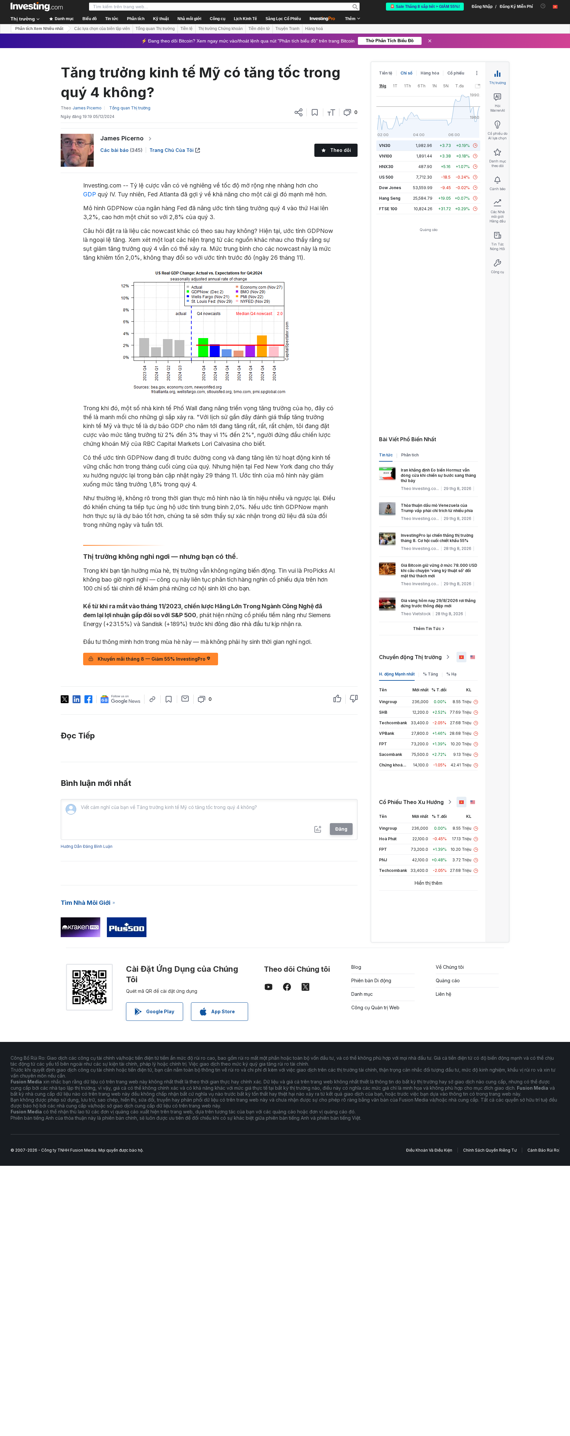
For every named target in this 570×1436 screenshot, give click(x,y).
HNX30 (386, 166)
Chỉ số (406, 73)
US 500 (386, 177)
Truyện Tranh (287, 28)
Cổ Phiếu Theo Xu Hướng (411, 802)
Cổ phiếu (455, 73)
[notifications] (543, 6)
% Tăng (430, 674)
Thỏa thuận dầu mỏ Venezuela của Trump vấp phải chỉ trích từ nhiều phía (437, 508)
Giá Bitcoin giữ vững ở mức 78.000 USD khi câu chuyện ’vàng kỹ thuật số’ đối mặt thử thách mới (439, 570)
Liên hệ (443, 994)
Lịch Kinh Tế (245, 18)
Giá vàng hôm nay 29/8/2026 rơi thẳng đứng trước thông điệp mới (438, 603)
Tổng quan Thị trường (155, 28)
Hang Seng (389, 198)
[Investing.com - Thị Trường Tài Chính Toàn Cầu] (37, 6)
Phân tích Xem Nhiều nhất (39, 28)
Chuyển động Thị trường (410, 657)
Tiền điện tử (259, 28)
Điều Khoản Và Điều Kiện (429, 1150)
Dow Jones (390, 187)
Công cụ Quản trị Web (375, 1007)
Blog (356, 967)
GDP (89, 194)
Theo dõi (340, 150)
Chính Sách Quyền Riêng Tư (490, 1150)
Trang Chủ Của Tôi (171, 150)
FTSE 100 (388, 208)
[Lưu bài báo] (315, 112)
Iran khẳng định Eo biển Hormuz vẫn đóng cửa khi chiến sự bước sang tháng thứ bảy (438, 475)
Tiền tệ (186, 28)
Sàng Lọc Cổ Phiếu (283, 18)
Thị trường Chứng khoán (220, 28)
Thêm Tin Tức (427, 628)
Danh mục (362, 994)
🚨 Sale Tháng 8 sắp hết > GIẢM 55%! (425, 6)
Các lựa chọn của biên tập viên (102, 28)
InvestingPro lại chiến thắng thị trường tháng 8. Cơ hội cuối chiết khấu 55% (437, 538)
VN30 (384, 145)
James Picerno (121, 138)
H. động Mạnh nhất (397, 674)
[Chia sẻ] (298, 112)
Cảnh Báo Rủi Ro (543, 1150)
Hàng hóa (430, 73)
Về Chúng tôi (450, 967)
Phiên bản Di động (371, 980)
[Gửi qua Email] (185, 699)
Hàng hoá (314, 28)
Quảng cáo (448, 980)
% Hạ (451, 674)
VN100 (385, 156)
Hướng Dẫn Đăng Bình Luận (86, 846)
